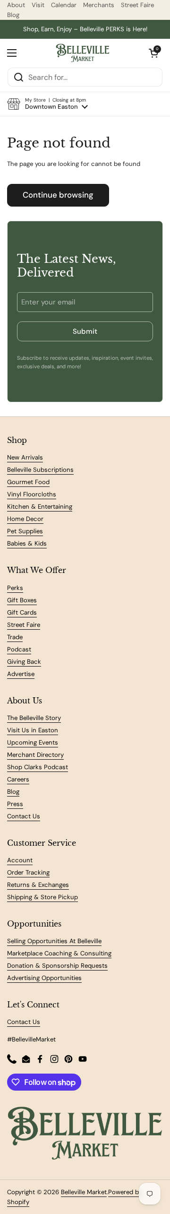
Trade (15, 637)
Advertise (20, 674)
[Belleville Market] (82, 52)
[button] (47, 104)
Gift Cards (22, 612)
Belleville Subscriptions (40, 470)
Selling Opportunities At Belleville (54, 941)
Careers (18, 779)
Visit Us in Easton (32, 730)
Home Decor (25, 519)
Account (20, 860)
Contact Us (23, 816)
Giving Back (24, 662)
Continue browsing (58, 195)
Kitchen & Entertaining (39, 507)
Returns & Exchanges (38, 885)
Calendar (63, 5)
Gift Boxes (22, 600)
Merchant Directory (35, 755)
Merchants (98, 5)
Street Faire (137, 5)
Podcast (19, 649)
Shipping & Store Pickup (42, 897)
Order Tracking (28, 872)
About (16, 5)
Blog (13, 15)
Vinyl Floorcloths (31, 494)
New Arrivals (25, 457)
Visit (38, 5)
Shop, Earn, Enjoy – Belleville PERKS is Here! (85, 29)
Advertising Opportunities (44, 978)
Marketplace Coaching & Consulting (59, 953)
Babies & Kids (27, 543)
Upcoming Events (32, 742)
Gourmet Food (28, 482)
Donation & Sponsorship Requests (57, 966)
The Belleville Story (34, 718)
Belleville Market (84, 1192)
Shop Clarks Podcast (37, 767)
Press (15, 804)
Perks (15, 588)
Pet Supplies (25, 531)
